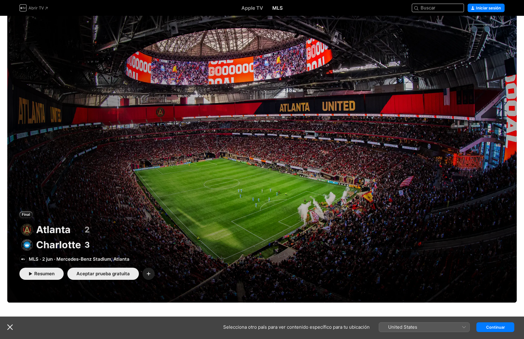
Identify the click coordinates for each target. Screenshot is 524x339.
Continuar (495, 327)
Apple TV (252, 8)
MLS (277, 8)
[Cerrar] (10, 327)
